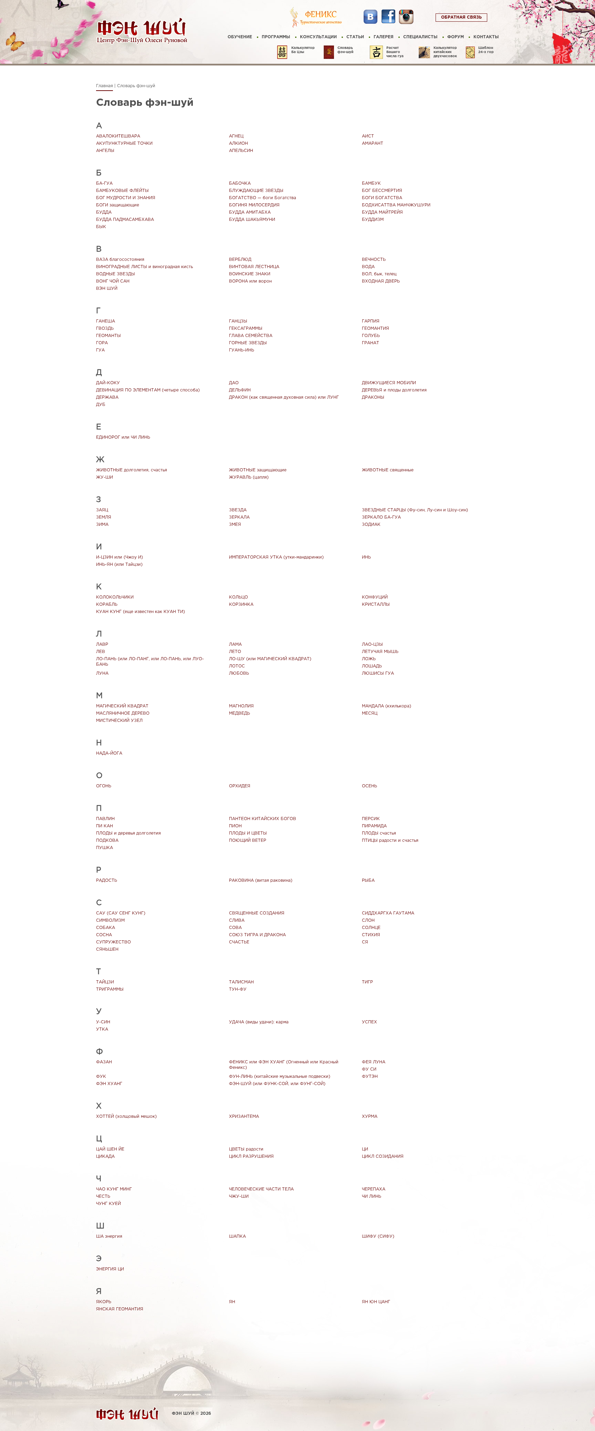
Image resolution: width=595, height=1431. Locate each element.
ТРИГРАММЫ (110, 989)
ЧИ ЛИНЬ (371, 1196)
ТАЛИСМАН (241, 982)
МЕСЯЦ (369, 713)
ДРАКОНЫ (373, 397)
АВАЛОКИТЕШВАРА (118, 136)
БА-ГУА (104, 183)
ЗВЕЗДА (238, 510)
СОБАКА (105, 928)
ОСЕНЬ (369, 786)
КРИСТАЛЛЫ (376, 604)
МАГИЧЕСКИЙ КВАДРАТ (122, 706)
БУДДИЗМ (373, 220)
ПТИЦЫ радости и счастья (390, 840)
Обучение (240, 37)
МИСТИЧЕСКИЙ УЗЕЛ (119, 721)
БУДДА (104, 212)
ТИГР (367, 982)
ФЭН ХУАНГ (109, 1084)
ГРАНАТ (370, 343)
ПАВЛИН (105, 819)
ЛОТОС (237, 666)
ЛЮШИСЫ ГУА (378, 673)
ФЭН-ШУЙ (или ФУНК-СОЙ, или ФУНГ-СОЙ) (277, 1084)
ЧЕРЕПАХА (373, 1189)
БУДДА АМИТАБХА (250, 212)
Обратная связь (461, 17)
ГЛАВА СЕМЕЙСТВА (250, 336)
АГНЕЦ (236, 136)
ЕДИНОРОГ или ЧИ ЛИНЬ (123, 437)
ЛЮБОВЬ (239, 673)
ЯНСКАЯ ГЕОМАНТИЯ (119, 1309)
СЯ (365, 942)
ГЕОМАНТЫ (108, 336)
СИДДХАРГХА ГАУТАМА (388, 913)
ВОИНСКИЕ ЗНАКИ (249, 274)
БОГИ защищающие (117, 205)
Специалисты (420, 37)
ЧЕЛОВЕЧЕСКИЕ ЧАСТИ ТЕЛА (261, 1189)
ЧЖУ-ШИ (239, 1196)
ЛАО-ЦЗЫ (372, 644)
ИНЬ (366, 557)
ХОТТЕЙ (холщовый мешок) (126, 1116)
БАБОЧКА (240, 183)
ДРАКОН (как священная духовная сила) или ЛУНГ (284, 397)
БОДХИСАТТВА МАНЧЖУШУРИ (396, 205)
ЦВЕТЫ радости (246, 1149)
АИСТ (368, 136)
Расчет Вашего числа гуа (395, 52)
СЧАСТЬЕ (239, 942)
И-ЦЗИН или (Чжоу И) (119, 557)
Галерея (384, 37)
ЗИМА (102, 525)
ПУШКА (104, 848)
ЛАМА (235, 644)
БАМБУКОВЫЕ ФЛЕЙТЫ (122, 191)
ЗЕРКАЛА (239, 517)
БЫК (101, 227)
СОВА (235, 928)
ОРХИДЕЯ (239, 786)
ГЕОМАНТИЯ (375, 328)
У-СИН (103, 1022)
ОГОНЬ (103, 786)
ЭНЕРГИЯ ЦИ (110, 1269)
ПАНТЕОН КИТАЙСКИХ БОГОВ (262, 819)
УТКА (102, 1029)
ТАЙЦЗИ (105, 982)
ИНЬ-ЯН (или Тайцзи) (119, 564)
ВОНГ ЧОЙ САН (112, 281)
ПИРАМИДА (374, 826)
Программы (276, 37)
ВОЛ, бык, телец (379, 274)
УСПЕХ (369, 1022)
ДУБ (100, 405)
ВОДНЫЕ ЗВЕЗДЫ (115, 274)
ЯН (232, 1302)
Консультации (318, 37)
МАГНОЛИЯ (241, 706)
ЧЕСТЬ (103, 1196)
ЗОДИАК (371, 525)
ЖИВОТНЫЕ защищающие (257, 470)
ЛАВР (102, 644)
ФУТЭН (370, 1077)
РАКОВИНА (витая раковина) (260, 880)
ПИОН (235, 826)
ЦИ (365, 1149)
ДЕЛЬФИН (240, 390)
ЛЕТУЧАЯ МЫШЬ (380, 652)
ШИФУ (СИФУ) (378, 1236)
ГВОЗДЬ (105, 328)
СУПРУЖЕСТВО (113, 942)
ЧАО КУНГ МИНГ (114, 1189)
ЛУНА (102, 673)
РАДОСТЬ (106, 880)
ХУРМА (369, 1116)
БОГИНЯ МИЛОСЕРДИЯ (254, 205)
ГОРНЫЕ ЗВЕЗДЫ (248, 343)
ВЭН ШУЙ (106, 288)
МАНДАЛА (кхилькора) (386, 706)
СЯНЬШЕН (107, 949)
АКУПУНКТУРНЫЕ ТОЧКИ (124, 143)
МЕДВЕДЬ (239, 713)
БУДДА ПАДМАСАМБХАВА (125, 220)
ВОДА (368, 267)
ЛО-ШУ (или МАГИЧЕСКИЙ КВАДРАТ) (270, 659)
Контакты (486, 37)
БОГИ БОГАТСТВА (382, 198)
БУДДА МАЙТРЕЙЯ (382, 212)
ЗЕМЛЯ (103, 517)
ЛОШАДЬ (372, 666)
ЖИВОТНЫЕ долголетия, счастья (131, 470)
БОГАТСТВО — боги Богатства (262, 198)
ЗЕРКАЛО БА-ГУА (381, 517)
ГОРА (102, 343)
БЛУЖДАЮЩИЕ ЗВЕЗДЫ (256, 191)
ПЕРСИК (371, 819)
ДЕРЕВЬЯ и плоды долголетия (394, 390)
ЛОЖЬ (369, 659)
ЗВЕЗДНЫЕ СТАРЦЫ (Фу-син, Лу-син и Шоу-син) (415, 510)
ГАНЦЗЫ (238, 321)
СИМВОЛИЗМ (110, 920)
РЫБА (368, 880)
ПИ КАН (104, 826)
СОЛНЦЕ (371, 928)
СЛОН (368, 920)
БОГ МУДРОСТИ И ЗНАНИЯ (125, 198)
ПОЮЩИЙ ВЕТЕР (247, 840)
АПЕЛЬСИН (241, 151)
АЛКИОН (238, 143)
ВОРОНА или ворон (250, 281)
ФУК (101, 1077)
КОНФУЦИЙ (375, 597)
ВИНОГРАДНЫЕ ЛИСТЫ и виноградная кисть (144, 267)
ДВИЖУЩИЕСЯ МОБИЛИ (389, 383)
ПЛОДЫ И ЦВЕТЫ (248, 833)
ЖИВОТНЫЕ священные (388, 470)
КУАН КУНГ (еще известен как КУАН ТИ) (140, 612)
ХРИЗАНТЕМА (244, 1116)
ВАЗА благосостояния (120, 260)
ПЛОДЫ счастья (379, 833)
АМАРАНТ (372, 143)
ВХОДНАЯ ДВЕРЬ (381, 281)
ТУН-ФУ (238, 989)
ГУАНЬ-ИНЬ (241, 350)
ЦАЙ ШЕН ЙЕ (110, 1149)
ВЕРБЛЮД (240, 260)
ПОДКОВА (107, 840)
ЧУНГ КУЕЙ (108, 1204)
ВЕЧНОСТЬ (374, 260)
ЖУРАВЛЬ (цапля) (249, 477)
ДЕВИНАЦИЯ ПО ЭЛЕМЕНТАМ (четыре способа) (148, 390)
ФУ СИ (369, 1069)
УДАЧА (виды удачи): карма (259, 1022)
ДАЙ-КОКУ (108, 383)
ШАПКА (237, 1236)
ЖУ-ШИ (104, 477)
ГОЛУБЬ (371, 336)
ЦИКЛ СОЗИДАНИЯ (383, 1156)
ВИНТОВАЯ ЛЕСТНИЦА (254, 267)
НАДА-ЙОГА (109, 753)
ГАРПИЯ (370, 321)
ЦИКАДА (105, 1156)
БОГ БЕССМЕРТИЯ (382, 191)
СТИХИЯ (371, 935)
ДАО (234, 383)
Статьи (355, 37)
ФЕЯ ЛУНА (373, 1062)
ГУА (100, 350)
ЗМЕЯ (235, 525)
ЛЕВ (100, 652)
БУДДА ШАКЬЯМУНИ (252, 220)
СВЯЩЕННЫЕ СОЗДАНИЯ (256, 913)
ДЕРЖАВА (107, 397)
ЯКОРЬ (103, 1302)
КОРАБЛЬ (106, 604)
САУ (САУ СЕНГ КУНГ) (120, 913)
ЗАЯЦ (102, 510)
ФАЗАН (104, 1062)
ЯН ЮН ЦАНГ (376, 1302)
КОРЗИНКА (241, 604)
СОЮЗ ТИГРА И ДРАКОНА (257, 935)
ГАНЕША (105, 321)
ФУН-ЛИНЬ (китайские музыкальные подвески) (279, 1077)
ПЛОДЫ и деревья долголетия (128, 833)
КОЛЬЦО (238, 597)
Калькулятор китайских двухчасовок (445, 52)
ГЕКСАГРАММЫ (245, 328)
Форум (455, 37)
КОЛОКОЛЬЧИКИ (115, 597)
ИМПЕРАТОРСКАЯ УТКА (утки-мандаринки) (276, 557)
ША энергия (109, 1236)
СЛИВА (236, 920)
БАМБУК (371, 183)
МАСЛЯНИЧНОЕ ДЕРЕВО (122, 713)
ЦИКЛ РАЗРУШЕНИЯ (251, 1156)
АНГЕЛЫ (105, 151)
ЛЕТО (235, 652)
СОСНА (104, 935)
